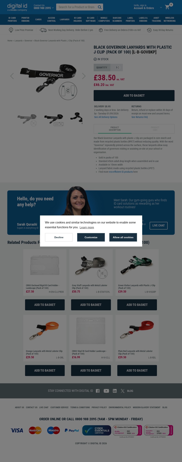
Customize (91, 237)
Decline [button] (58, 237)
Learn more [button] (87, 227)
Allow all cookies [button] (123, 237)
